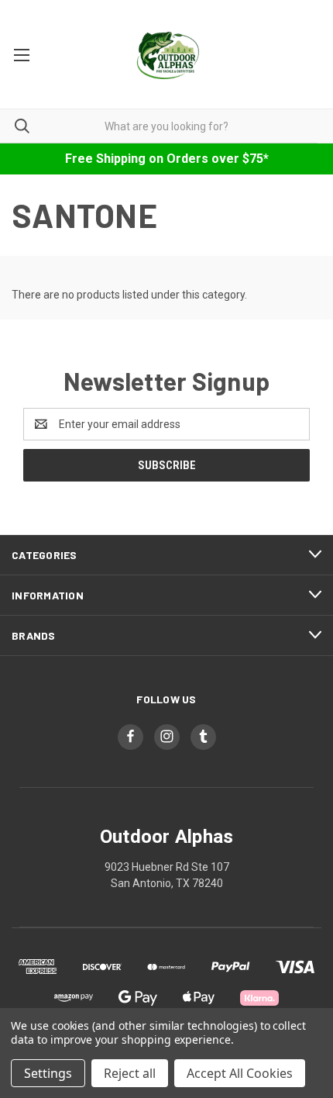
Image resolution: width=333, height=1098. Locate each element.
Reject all (130, 1073)
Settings (48, 1073)
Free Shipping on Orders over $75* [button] (167, 158)
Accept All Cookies (240, 1073)
